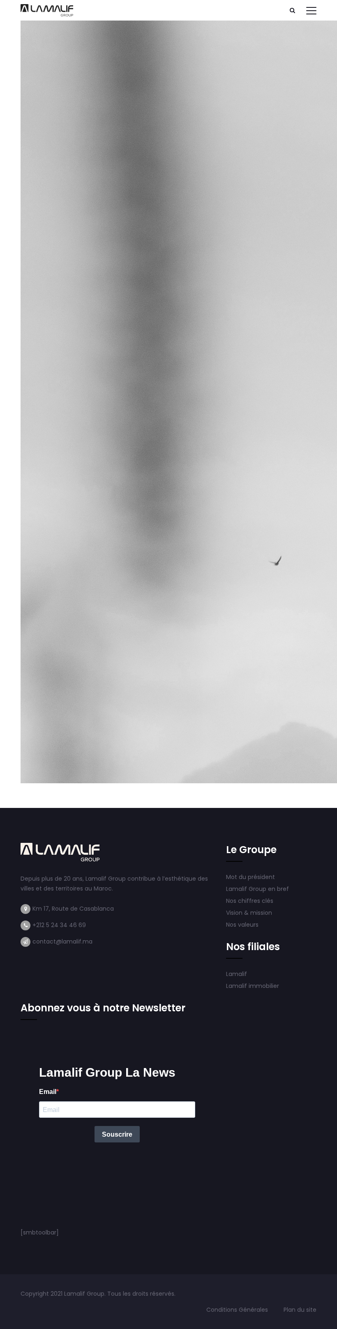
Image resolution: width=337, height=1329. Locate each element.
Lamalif (236, 974)
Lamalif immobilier (252, 986)
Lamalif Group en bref (257, 889)
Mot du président (250, 877)
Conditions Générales (238, 1310)
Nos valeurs (243, 925)
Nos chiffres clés (249, 901)
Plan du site (300, 1310)
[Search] (292, 10)
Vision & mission (250, 913)
